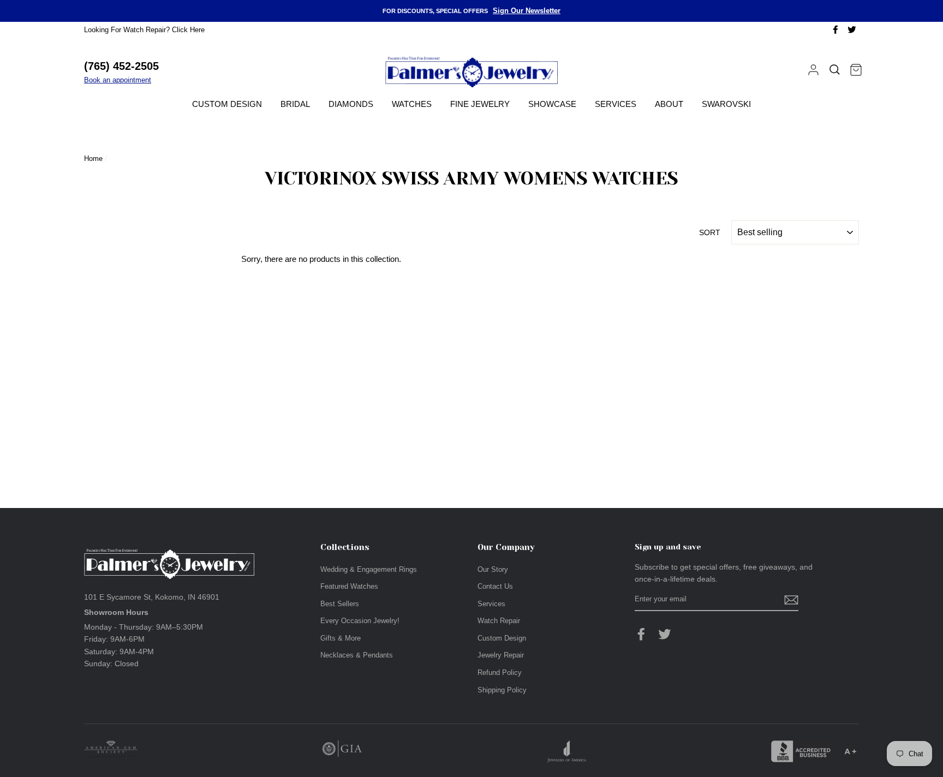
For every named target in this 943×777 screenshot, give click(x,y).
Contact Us (495, 586)
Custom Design (227, 104)
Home (93, 158)
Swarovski (726, 104)
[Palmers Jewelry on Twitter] (664, 634)
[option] (471, 10)
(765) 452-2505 (121, 66)
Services (615, 104)
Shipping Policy (502, 690)
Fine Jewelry (480, 104)
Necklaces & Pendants (356, 655)
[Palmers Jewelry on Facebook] (641, 634)
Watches (412, 104)
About (669, 104)
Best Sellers (339, 604)
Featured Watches (349, 586)
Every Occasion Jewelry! (359, 621)
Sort (709, 232)
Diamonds (351, 104)
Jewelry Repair (501, 655)
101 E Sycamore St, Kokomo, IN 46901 (151, 597)
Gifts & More (340, 638)
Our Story (493, 569)
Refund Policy (500, 672)
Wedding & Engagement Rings (368, 569)
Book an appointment (117, 80)
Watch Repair (499, 621)
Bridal (295, 104)
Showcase (552, 104)
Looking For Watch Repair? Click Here (144, 30)
